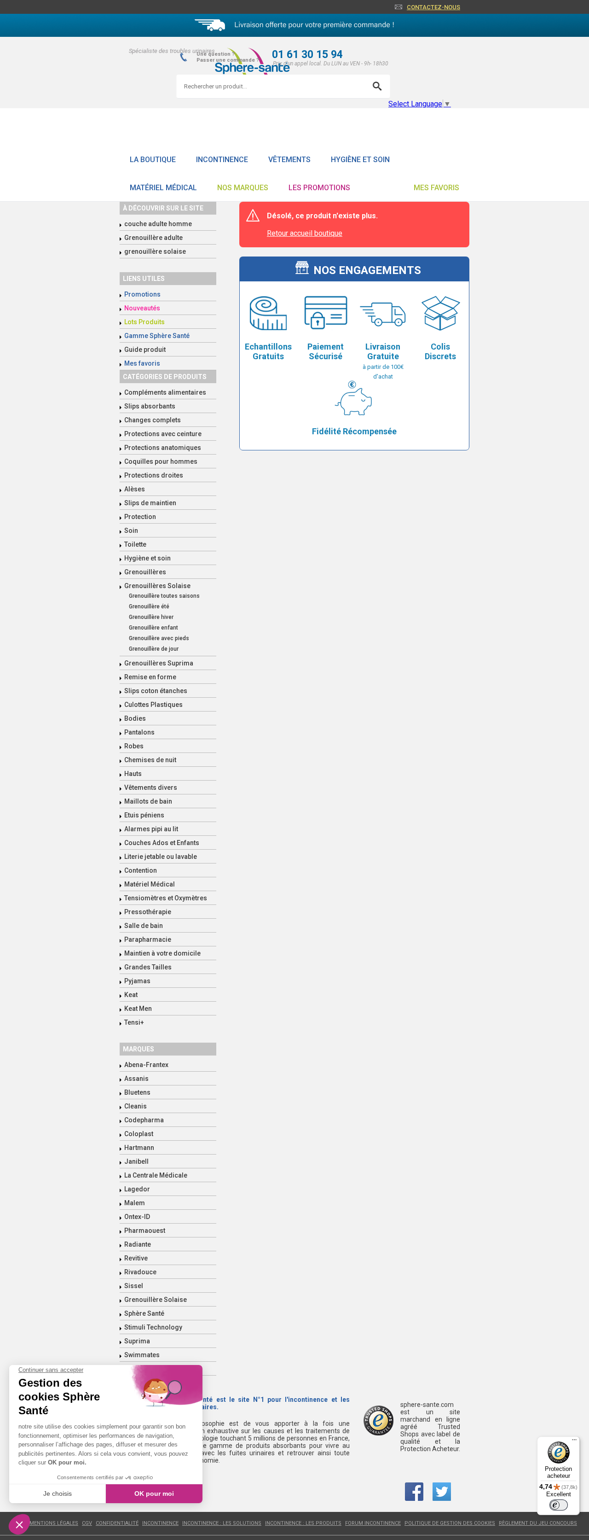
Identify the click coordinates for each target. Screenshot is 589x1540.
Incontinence (222, 159)
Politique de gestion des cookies (449, 1523)
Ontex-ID (137, 1216)
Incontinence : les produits (303, 1523)
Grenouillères (145, 572)
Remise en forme (150, 677)
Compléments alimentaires (165, 392)
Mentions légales (53, 1523)
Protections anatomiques (162, 447)
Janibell (136, 1161)
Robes (134, 746)
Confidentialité (117, 1523)
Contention (140, 870)
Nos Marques (242, 187)
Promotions (142, 294)
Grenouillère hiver (151, 617)
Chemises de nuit (150, 760)
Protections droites (153, 475)
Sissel (133, 1285)
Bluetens (137, 1092)
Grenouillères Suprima (158, 663)
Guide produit (145, 349)
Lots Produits (144, 322)
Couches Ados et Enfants (161, 842)
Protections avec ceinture (163, 434)
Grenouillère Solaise (155, 1299)
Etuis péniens (144, 815)
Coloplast (138, 1134)
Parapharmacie (147, 939)
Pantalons (139, 732)
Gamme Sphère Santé (157, 335)
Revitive (136, 1258)
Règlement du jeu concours (538, 1523)
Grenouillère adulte (153, 237)
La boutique (153, 159)
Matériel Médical (163, 187)
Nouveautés (142, 308)
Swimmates (142, 1355)
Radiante (137, 1244)
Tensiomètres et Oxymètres (165, 898)
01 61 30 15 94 (307, 54)
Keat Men (138, 1008)
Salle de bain (143, 925)
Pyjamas (137, 981)
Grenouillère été (149, 606)
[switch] (558, 1505)
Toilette (135, 544)
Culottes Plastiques (153, 704)
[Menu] (574, 1441)
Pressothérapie (147, 912)
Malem (134, 1203)
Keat (131, 994)
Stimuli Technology (153, 1327)
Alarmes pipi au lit (151, 829)
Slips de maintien (150, 503)
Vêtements (289, 159)
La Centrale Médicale (155, 1175)
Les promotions (319, 187)
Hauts (133, 773)
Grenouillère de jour (154, 649)
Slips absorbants (149, 406)
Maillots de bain (148, 801)
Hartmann (139, 1147)
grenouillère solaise (155, 251)
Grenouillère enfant (153, 627)
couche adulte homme (158, 224)
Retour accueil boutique (304, 233)
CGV (87, 1523)
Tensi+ (134, 1022)
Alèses (134, 489)
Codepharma (144, 1120)
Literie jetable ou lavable (160, 856)
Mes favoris (436, 187)
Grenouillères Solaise (157, 585)
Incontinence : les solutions (221, 1523)
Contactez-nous (433, 7)
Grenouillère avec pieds (159, 638)
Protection (140, 516)
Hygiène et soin (360, 159)
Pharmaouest (144, 1230)
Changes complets (152, 420)
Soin (131, 530)
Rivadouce (140, 1272)
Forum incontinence (373, 1523)
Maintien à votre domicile (162, 953)
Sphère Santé (144, 1313)
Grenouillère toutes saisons (164, 596)
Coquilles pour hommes (160, 461)
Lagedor (137, 1189)
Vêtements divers (150, 787)
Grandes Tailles (148, 967)
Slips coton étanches (155, 690)
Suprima (137, 1341)
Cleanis (135, 1106)
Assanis (136, 1078)
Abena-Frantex (146, 1064)
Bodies (135, 718)
